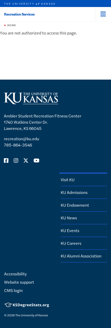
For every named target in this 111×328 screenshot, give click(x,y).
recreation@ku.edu (21, 139)
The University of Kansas (31, 315)
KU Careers (71, 243)
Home (11, 25)
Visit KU (68, 180)
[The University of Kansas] (31, 102)
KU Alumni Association (81, 256)
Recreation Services (19, 14)
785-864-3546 (18, 145)
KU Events (70, 230)
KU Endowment (75, 205)
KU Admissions (74, 192)
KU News (69, 218)
